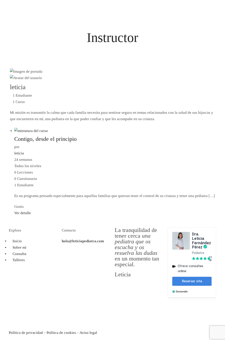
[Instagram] (26, 313)
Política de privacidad (26, 333)
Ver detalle (22, 213)
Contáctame (18, 5)
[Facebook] (14, 313)
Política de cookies (61, 333)
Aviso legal (88, 333)
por (17, 147)
